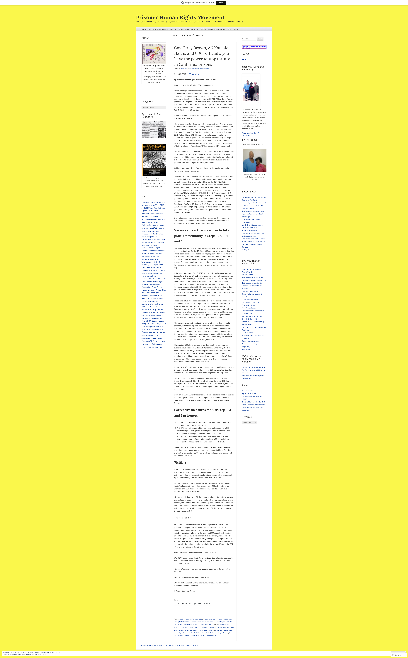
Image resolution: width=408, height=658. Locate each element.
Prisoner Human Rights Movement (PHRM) (192, 29)
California (186, 619)
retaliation (145, 318)
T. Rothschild (208, 635)
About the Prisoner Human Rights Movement (154, 29)
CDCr (200, 619)
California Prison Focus (250, 291)
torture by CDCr (153, 347)
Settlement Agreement (158, 324)
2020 (147, 208)
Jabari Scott (153, 262)
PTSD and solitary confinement (152, 307)
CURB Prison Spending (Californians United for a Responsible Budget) (250, 302)
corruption (150, 237)
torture (190, 624)
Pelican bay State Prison (152, 287)
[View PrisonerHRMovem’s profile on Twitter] (245, 59)
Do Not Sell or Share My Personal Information (183, 645)
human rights (155, 247)
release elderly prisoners (154, 309)
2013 (162, 202)
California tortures (193, 627)
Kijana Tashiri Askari (249, 393)
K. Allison (181, 630)
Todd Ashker (157, 344)
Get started (221, 2)
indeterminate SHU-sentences (152, 253)
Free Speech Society (249, 308)
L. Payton (204, 630)
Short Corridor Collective (153, 329)
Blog (229, 29)
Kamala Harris (197, 630)
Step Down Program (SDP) (221, 622)
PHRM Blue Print (247, 333)
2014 (157, 205)
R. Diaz (191, 633)
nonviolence (145, 279)
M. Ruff (217, 630)
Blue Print (173, 29)
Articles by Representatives (216, 29)
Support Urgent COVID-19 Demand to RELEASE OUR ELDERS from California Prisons (254, 205)
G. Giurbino (218, 627)
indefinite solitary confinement (153, 250)
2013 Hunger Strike (148, 205)
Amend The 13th (247, 272)
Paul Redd (152, 279)
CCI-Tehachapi (194, 619)
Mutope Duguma (152, 276)
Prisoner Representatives (150, 301)
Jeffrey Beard (226, 627)
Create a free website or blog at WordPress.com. (154, 645)
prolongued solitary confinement (152, 304)
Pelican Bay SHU (155, 284)
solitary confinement (207, 622)
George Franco (158, 242)
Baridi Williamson (152, 222)
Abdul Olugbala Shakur (157, 208)
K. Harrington (188, 630)
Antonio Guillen (155, 216)
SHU (163, 329)
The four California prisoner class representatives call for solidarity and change (253, 214)
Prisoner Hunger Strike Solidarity (253, 335)
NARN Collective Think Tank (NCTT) (254, 327)
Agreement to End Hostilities (251, 269)
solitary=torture (147, 335)
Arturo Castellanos (149, 219)
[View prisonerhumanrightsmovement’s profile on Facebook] (243, 59)
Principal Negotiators (148, 290)
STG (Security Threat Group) (195, 635)
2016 (143, 208)
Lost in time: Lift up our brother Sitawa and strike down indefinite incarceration (252, 227)
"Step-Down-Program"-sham (151, 202)
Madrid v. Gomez (153, 273)
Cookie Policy (42, 654)
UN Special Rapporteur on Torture (202, 624)
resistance (160, 315)
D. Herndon (211, 627)
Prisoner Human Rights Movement (180, 17)
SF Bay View (194, 74)
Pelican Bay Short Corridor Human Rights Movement (154, 281)
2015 (181, 619)
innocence (145, 256)
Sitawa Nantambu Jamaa (193, 622)
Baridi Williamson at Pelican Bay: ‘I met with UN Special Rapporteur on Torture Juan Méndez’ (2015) (254, 280)
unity (160, 347)
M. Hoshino (211, 630)
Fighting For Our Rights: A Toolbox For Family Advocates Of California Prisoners (254, 370)
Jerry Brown (149, 265)
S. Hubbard (197, 633)
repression (153, 315)
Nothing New (246, 250)
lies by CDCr (157, 270)
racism (144, 310)
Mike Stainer (223, 630)
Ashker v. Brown (247, 275)
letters (148, 268)
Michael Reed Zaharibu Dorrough (253, 322)
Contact (236, 29)
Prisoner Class (161, 290)
